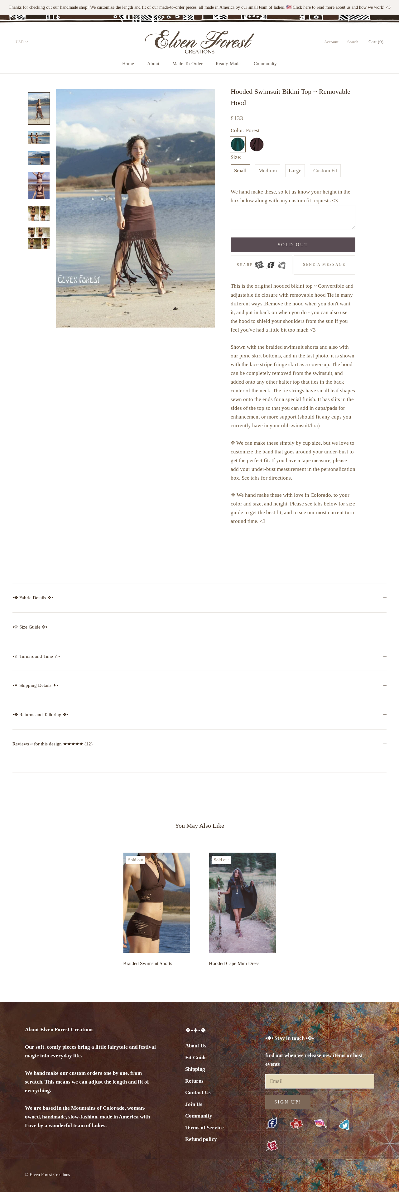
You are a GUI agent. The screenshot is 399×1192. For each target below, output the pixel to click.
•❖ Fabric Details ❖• (32, 597)
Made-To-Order (187, 63)
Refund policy (201, 1139)
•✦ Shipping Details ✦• (35, 685)
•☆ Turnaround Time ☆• (36, 656)
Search (352, 42)
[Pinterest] (259, 263)
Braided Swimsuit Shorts (147, 963)
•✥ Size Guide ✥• (29, 627)
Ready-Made (228, 63)
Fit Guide (196, 1057)
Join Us (193, 1104)
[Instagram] (320, 1123)
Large (295, 171)
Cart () (375, 41)
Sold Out (293, 244)
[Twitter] (281, 263)
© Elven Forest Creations (47, 1174)
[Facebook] (270, 263)
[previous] (19, 908)
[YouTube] (296, 1124)
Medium (267, 171)
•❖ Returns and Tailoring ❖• (40, 714)
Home (128, 63)
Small (240, 171)
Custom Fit (325, 171)
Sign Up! (287, 1101)
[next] (380, 908)
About (153, 63)
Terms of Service (204, 1128)
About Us (195, 1046)
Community (265, 63)
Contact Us (198, 1092)
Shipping (195, 1069)
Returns (194, 1081)
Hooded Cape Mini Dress (234, 963)
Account (331, 42)
